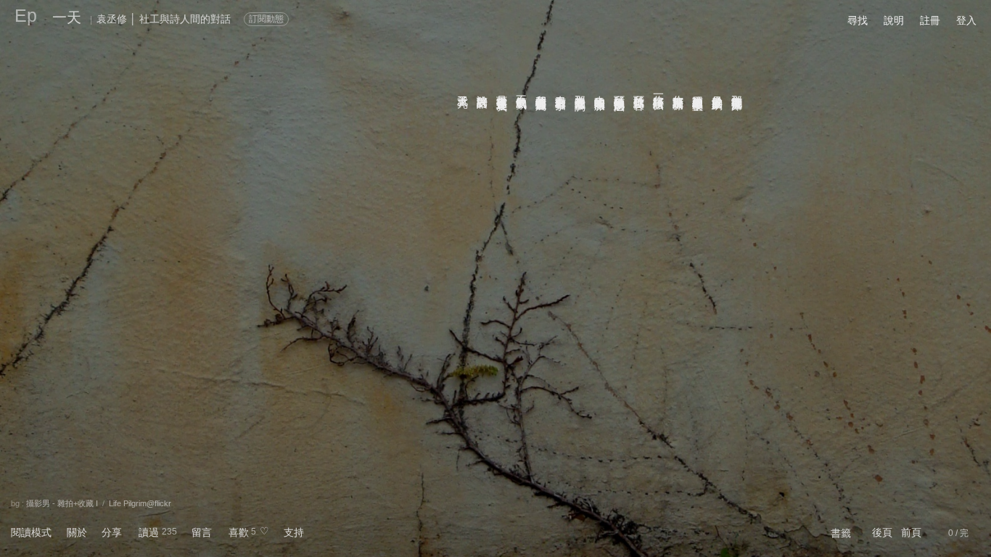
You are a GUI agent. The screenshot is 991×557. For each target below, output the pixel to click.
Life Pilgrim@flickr (140, 503)
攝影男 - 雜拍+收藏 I (62, 503)
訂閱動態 (266, 19)
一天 (66, 17)
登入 (966, 20)
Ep (26, 15)
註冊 (930, 20)
